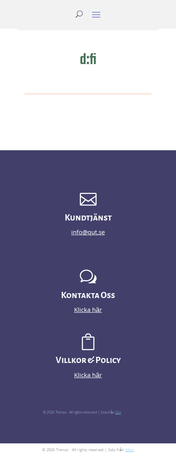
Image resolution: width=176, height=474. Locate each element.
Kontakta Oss (88, 295)
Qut (118, 413)
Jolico (130, 450)
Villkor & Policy (88, 360)
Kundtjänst (88, 218)
